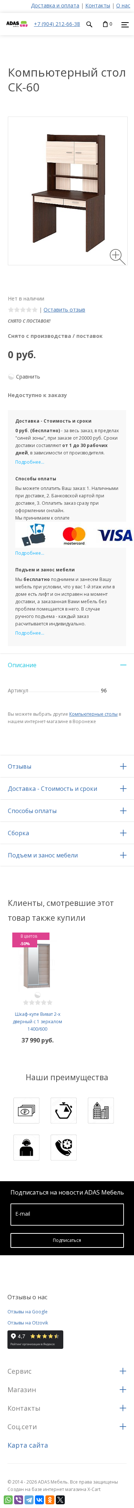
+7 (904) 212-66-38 (57, 23)
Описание (22, 665)
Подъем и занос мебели (43, 855)
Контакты (97, 5)
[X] (60, 1499)
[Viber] (18, 1499)
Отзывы (19, 766)
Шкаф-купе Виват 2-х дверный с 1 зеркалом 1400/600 (37, 1021)
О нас (123, 5)
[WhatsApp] (8, 1499)
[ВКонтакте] (39, 1499)
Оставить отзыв (64, 309)
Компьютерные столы (93, 714)
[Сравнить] (37, 995)
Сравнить (28, 376)
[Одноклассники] (49, 1499)
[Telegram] (29, 1499)
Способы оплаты (32, 811)
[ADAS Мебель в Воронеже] (17, 31)
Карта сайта (27, 1445)
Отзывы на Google (27, 1312)
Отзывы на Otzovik (27, 1323)
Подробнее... (29, 462)
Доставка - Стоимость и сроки (52, 789)
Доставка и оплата (55, 5)
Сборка (18, 833)
